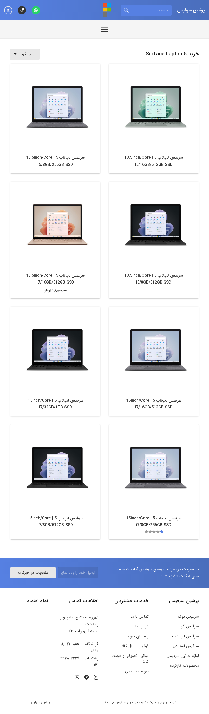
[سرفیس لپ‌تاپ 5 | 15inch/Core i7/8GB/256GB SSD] (156, 467)
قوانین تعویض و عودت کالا (130, 658)
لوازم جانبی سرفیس (183, 655)
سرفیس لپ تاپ (185, 636)
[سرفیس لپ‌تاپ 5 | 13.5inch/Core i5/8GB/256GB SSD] (57, 107)
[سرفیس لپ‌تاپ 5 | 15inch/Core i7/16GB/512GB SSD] (156, 350)
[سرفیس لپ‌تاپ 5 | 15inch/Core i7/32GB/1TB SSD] (57, 350)
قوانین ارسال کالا (135, 646)
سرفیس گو (190, 626)
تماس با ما (139, 616)
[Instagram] (96, 677)
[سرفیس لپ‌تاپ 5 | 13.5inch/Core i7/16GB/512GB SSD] (57, 225)
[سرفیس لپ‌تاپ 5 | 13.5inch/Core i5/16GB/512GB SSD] (156, 107)
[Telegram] (86, 677)
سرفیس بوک (188, 616)
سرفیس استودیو (185, 646)
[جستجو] (126, 10)
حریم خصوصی (137, 671)
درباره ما (142, 626)
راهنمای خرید (138, 636)
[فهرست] (104, 29)
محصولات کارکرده (184, 665)
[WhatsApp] (36, 10)
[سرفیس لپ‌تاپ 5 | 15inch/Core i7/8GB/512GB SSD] (57, 467)
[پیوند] (107, 10)
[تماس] (22, 10)
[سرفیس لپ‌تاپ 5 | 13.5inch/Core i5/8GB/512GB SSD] (156, 225)
